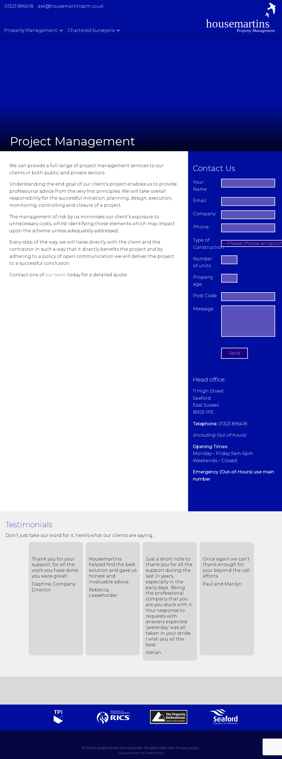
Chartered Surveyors (90, 30)
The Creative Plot (151, 753)
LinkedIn (148, 690)
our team (55, 274)
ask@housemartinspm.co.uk (71, 6)
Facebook (132, 690)
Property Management (30, 30)
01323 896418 (18, 6)
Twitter (117, 690)
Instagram (163, 690)
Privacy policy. (187, 748)
